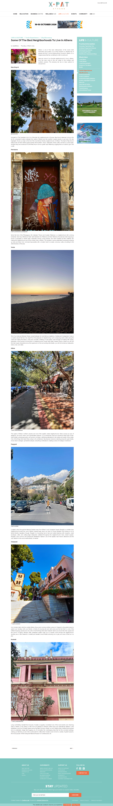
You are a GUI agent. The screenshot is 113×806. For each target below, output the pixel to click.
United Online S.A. (42, 800)
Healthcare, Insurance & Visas (88, 54)
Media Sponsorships (64, 773)
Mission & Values (27, 770)
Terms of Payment (96, 800)
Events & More (44, 777)
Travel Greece (83, 88)
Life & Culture (44, 773)
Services (42, 771)
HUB (50, 14)
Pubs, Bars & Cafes (84, 84)
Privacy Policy (76, 804)
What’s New (83, 57)
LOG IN (23, 775)
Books (81, 67)
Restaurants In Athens (85, 86)
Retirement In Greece (85, 50)
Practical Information (87, 44)
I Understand (67, 804)
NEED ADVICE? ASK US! (46, 768)
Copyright (75, 800)
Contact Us (25, 771)
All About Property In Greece (87, 48)
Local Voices (82, 61)
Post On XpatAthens (46, 770)
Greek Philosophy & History (87, 78)
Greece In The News (85, 65)
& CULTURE (63, 14)
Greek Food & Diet (84, 74)
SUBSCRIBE (75, 795)
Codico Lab (25, 800)
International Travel (85, 90)
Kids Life (81, 82)
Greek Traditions (84, 76)
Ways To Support (63, 768)
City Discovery (83, 72)
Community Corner (46, 778)
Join (23, 773)
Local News (82, 59)
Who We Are (25, 768)
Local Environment (84, 63)
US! (92, 14)
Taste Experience (85, 70)
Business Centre (45, 775)
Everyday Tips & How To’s (86, 46)
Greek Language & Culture (87, 80)
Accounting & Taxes (85, 52)
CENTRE (37, 14)
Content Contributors (65, 778)
